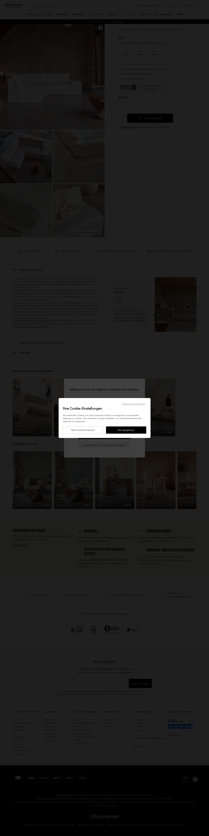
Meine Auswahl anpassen (83, 430)
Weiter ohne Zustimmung (133, 404)
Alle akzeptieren (126, 430)
